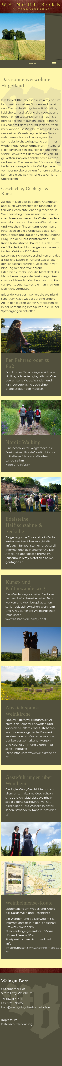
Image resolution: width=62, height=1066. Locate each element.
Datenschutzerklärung (17, 1024)
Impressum (9, 1020)
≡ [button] (54, 63)
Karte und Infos (16, 464)
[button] (54, 1058)
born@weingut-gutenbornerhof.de (25, 1007)
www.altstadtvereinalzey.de (24, 619)
